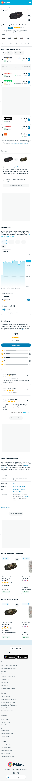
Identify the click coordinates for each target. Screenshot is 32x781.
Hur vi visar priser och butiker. (19, 143)
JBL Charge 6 (19, 167)
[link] (16, 171)
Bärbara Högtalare (8, 7)
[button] (4, 10)
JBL (14, 483)
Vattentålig (27, 496)
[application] (16, 272)
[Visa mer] (2, 59)
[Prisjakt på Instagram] (18, 773)
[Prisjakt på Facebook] (14, 773)
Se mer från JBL (5, 507)
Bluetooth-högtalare (19, 489)
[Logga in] (30, 2)
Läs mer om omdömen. (19, 330)
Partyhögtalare (17, 491)
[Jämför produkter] (29, 20)
